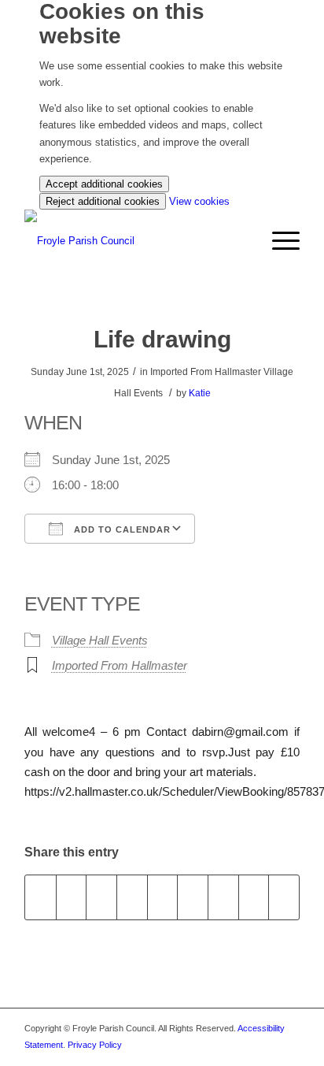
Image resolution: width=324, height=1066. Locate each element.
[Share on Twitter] (72, 897)
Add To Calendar (121, 529)
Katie (200, 393)
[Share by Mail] (284, 897)
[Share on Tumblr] (193, 897)
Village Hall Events (100, 640)
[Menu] (278, 241)
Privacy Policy (95, 1044)
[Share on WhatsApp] (101, 897)
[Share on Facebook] (40, 897)
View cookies (199, 201)
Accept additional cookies (104, 184)
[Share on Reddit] (254, 897)
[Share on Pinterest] (132, 897)
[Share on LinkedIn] (163, 897)
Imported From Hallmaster (119, 665)
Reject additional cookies (103, 201)
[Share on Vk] (223, 897)
